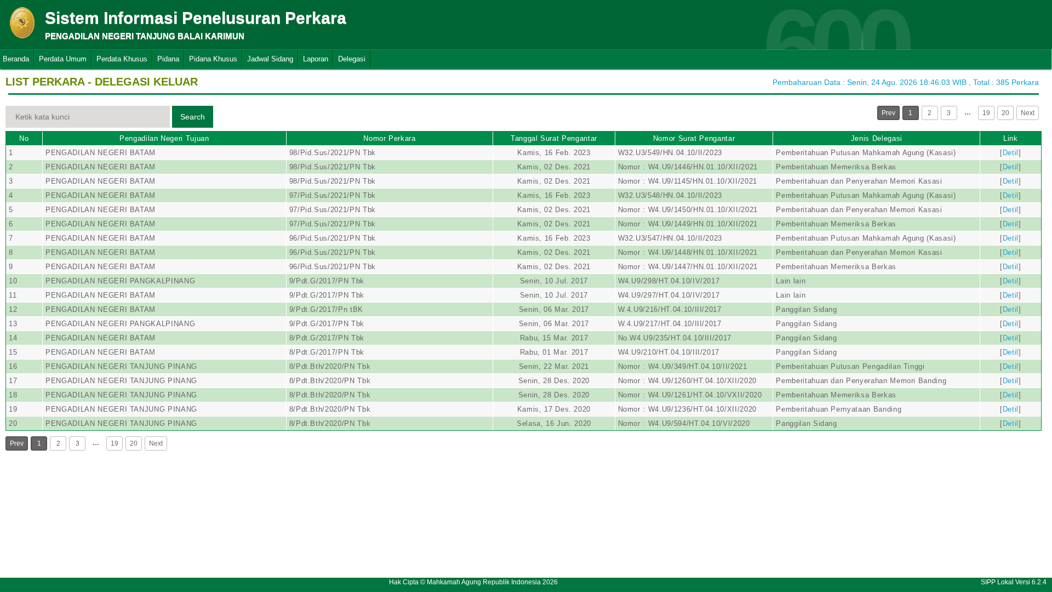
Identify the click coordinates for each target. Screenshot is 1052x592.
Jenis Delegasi (876, 138)
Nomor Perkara (389, 138)
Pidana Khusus (213, 59)
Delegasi (351, 59)
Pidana (168, 59)
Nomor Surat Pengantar (694, 138)
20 (1005, 113)
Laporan (315, 59)
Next (1027, 113)
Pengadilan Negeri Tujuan (164, 138)
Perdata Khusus (121, 59)
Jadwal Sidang (270, 59)
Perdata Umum (63, 59)
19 (986, 113)
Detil (1011, 153)
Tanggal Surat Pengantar (554, 138)
